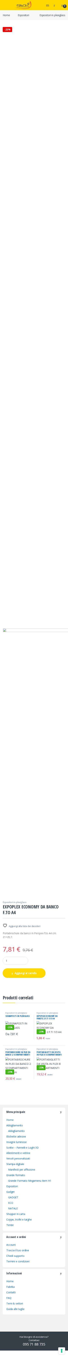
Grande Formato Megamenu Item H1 (29, 1180)
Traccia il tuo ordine (17, 1250)
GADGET (13, 1197)
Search (48, 5)
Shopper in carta (15, 1214)
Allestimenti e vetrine (18, 1153)
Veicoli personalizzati (18, 1158)
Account (11, 1244)
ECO (10, 1203)
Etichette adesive (16, 1136)
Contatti (11, 1292)
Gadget (10, 1191)
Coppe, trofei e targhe (19, 1219)
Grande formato (15, 1175)
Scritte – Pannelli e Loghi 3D (22, 1147)
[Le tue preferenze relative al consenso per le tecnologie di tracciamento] (61, 1350)
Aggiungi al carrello (26, 973)
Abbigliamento (14, 1125)
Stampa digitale (15, 1164)
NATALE (13, 1208)
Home (6, 15)
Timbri (10, 1225)
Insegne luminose (16, 1142)
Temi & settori (14, 1303)
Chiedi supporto (15, 1256)
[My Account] (56, 5)
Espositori (23, 15)
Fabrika (10, 1286)
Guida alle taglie (15, 1309)
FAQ (8, 1298)
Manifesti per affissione (21, 1169)
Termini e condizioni (17, 1261)
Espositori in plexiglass (52, 15)
